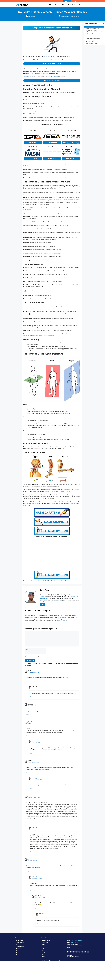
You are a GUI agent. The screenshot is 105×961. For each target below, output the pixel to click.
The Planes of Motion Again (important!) (93, 38)
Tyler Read (32, 16)
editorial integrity (61, 620)
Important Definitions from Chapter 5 (93, 28)
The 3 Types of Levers (90, 41)
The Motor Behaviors (90, 35)
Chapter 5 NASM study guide (91, 26)
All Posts (42, 604)
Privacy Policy (19, 952)
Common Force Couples (90, 40)
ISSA (43, 950)
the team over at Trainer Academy (54, 502)
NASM (44, 580)
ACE (43, 948)
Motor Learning (89, 36)
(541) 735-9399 (74, 942)
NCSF (43, 957)
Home (24, 580)
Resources (18, 948)
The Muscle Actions (89, 33)
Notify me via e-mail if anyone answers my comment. (38, 656)
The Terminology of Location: (91, 30)
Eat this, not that (52, 602)
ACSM (43, 952)
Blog (17, 944)
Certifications (39, 580)
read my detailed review (52, 76)
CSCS (43, 946)
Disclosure (18, 950)
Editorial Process (20, 946)
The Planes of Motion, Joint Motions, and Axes (95, 31)
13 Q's (77, 16)
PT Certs (57, 4)
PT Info (51, 4)
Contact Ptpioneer (20, 942)
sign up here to (49, 56)
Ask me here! (72, 16)
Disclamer (18, 954)
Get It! (67, 1)
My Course (79, 4)
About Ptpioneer (19, 940)
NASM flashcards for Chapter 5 (92, 43)
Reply (27, 681)
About (86, 4)
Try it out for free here (28, 76)
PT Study (63, 4)
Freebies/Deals (71, 4)
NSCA (43, 954)
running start (59, 600)
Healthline (44, 602)
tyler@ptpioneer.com (76, 940)
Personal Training (31, 580)
